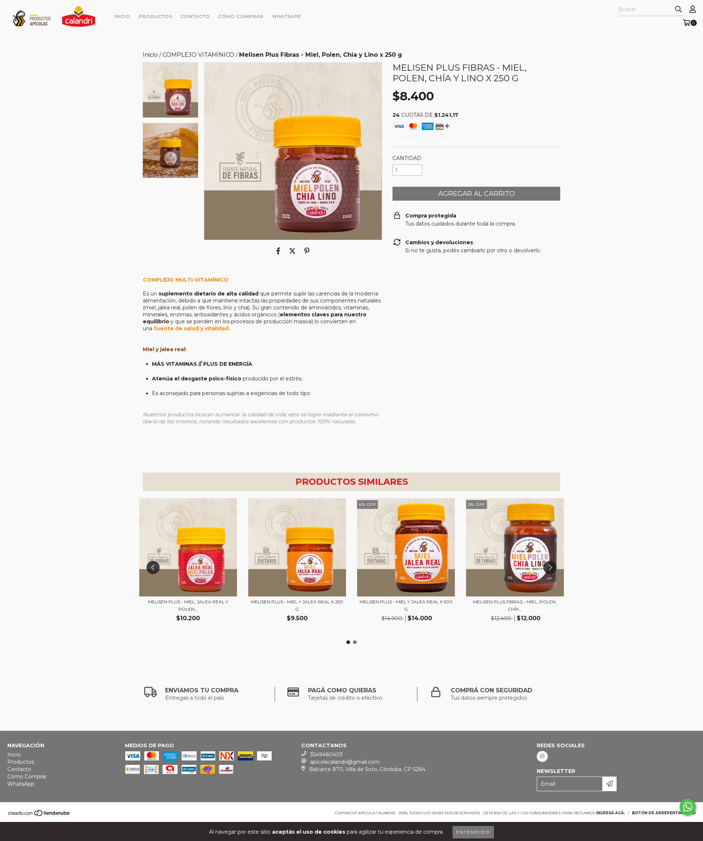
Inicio (122, 16)
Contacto (195, 16)
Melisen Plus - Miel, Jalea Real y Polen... (188, 605)
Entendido (473, 832)
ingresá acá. (610, 813)
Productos (155, 16)
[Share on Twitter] (292, 250)
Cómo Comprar (241, 16)
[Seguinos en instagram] (542, 756)
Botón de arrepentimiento (664, 813)
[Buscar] (678, 9)
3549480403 (326, 754)
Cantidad (407, 158)
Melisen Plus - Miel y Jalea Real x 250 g (297, 605)
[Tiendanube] (39, 815)
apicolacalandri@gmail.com (345, 762)
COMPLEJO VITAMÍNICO (198, 54)
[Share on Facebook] (278, 250)
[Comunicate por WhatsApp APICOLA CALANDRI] (688, 807)
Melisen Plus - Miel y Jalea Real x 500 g (406, 605)
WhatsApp (286, 16)
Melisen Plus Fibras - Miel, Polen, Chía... (515, 605)
